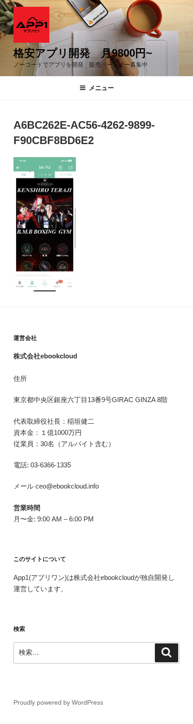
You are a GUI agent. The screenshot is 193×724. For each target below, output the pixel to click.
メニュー (101, 87)
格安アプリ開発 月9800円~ (82, 53)
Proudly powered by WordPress (58, 702)
